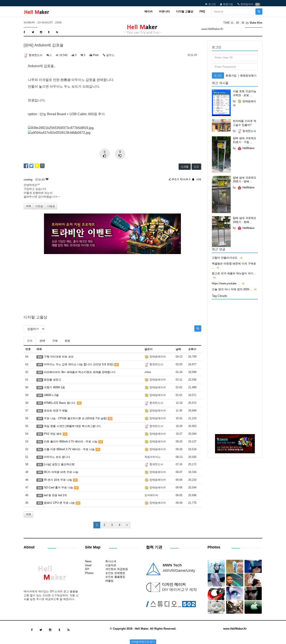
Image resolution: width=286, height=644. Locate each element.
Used (88, 565)
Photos (89, 573)
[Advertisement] (112, 283)
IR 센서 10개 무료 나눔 (58, 479)
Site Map (92, 547)
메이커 (148, 11)
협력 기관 (154, 547)
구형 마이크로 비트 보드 (59, 356)
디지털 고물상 (184, 11)
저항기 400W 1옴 (54, 387)
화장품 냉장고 (52, 379)
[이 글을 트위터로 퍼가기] (31, 165)
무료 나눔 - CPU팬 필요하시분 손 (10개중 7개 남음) (75, 418)
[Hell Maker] (37, 11)
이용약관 (110, 565)
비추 (186, 179)
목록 (28, 206)
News (88, 561)
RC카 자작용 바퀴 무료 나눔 (61, 472)
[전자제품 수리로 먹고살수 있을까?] (221, 125)
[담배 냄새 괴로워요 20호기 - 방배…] (221, 194)
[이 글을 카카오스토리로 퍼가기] (37, 165)
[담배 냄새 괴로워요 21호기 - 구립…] (221, 154)
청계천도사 (35, 55)
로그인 (212, 4)
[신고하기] (193, 179)
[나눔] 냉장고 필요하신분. (59, 464)
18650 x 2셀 (51, 395)
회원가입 (228, 4)
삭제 (198, 179)
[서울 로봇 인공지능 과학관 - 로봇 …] (221, 102)
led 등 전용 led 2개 (55, 495)
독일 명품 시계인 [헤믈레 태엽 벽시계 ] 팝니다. (72, 426)
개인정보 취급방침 (116, 569)
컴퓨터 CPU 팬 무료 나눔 (59, 502)
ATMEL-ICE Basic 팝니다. (60, 402)
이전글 (39, 206)
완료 (67, 340)
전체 (29, 340)
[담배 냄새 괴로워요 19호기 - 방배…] (221, 231)
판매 (42, 340)
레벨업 (109, 580)
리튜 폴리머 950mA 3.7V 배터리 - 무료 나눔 (70, 441)
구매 (55, 340)
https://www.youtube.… (226, 283)
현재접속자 (247, 4)
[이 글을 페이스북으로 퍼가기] (26, 165)
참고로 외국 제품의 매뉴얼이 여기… (234, 273)
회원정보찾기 (248, 75)
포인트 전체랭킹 (115, 573)
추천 (175, 179)
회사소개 (110, 561)
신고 (196, 166)
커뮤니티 (164, 11)
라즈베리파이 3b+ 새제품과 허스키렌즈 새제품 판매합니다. (80, 372)
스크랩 (184, 166)
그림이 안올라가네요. (225, 257)
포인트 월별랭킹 (115, 576)
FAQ (202, 11)
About (29, 547)
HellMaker (248, 148)
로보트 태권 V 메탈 (55, 410)
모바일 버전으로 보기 (143, 641)
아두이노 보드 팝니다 (57, 457)
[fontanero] (50, 574)
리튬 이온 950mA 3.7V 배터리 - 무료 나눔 (69, 449)
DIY (87, 569)
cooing (28, 179)
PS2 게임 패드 (53, 433)
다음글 (51, 206)
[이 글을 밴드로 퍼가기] (42, 165)
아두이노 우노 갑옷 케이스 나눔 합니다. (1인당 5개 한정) (78, 364)
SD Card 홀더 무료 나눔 (58, 487)
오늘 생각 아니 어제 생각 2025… (232, 289)
